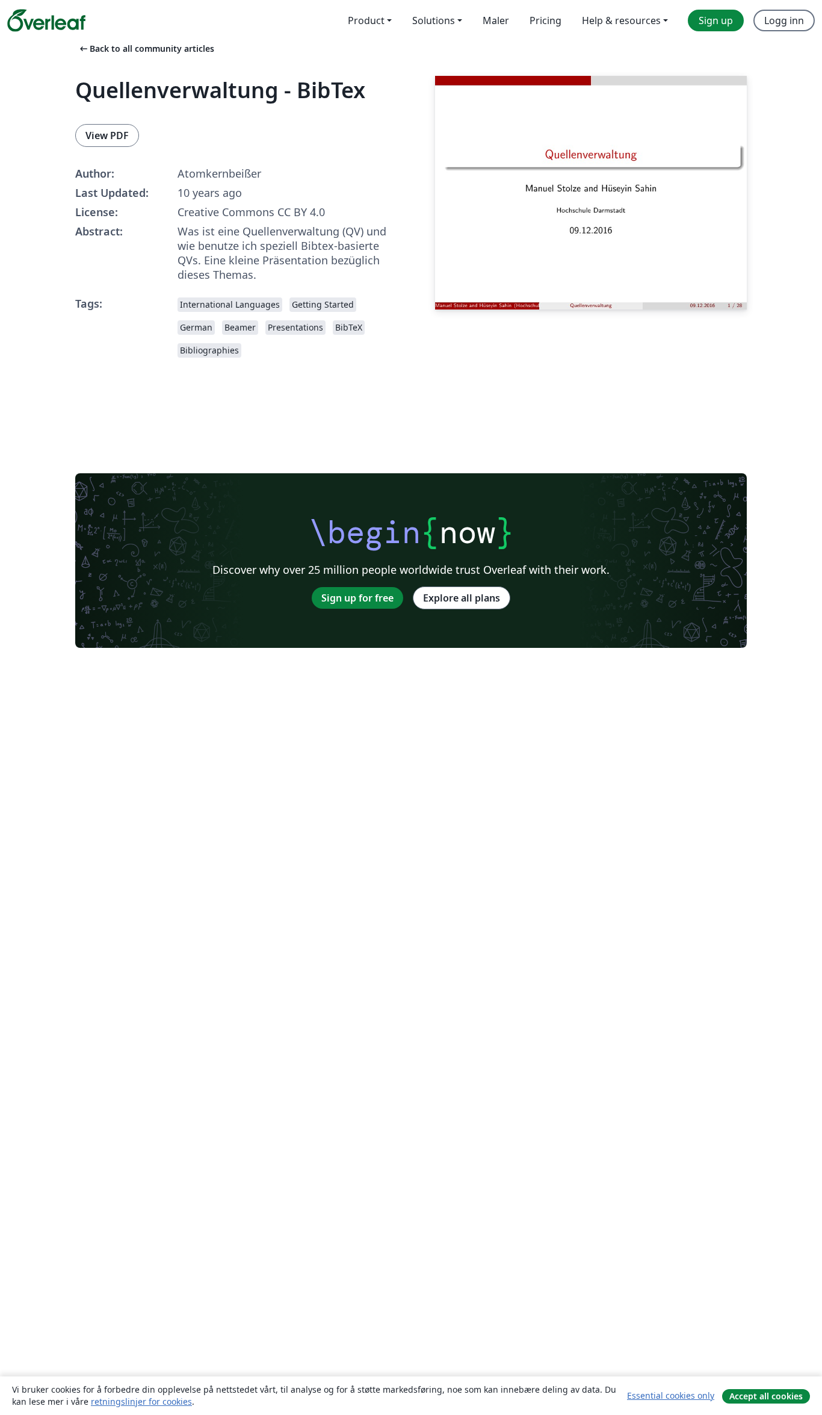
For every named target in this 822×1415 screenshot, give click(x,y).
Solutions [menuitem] (433, 20)
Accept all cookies (766, 1396)
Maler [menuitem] (496, 20)
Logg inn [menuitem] (784, 20)
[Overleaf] (46, 20)
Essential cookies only (670, 1395)
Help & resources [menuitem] (621, 20)
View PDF (107, 135)
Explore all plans (461, 598)
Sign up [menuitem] (716, 20)
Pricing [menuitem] (545, 20)
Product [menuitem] (366, 20)
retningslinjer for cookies (141, 1401)
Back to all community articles (146, 48)
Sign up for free (357, 598)
